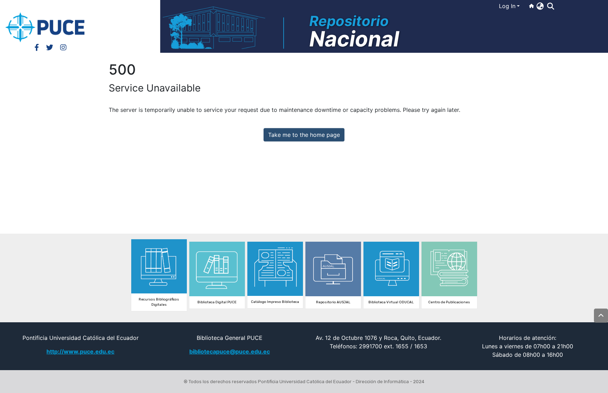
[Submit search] (550, 6)
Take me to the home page (304, 134)
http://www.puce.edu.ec (80, 351)
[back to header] (601, 316)
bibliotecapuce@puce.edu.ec (229, 351)
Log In (507, 5)
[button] (540, 6)
